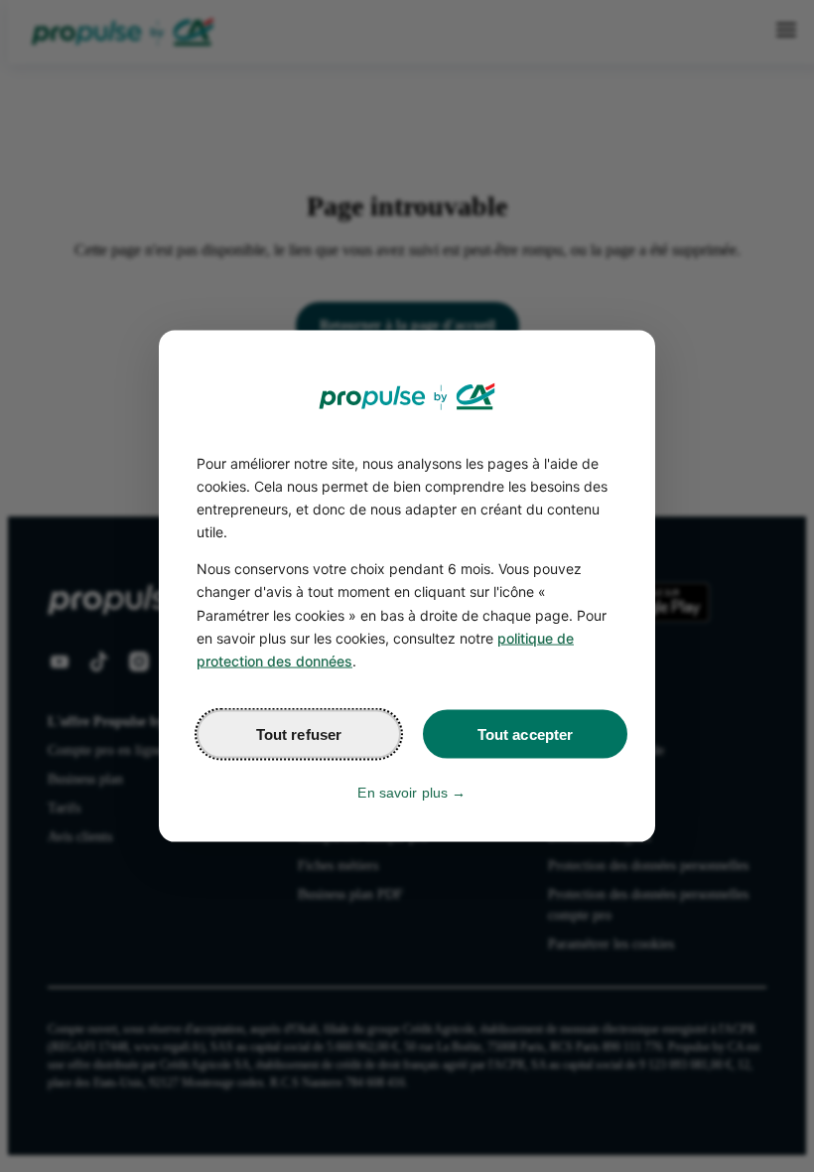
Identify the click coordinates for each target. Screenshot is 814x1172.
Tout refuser (299, 733)
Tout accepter (525, 733)
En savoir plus (402, 792)
